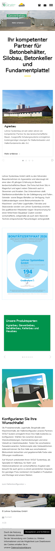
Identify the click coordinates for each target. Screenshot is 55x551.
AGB (4, 523)
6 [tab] (32, 358)
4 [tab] (28, 358)
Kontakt (8, 517)
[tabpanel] (27, 333)
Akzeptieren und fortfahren (37, 532)
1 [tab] (22, 358)
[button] (19, 23)
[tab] (39, 5)
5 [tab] (30, 358)
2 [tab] (24, 358)
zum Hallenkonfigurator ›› (14, 484)
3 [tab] (26, 358)
